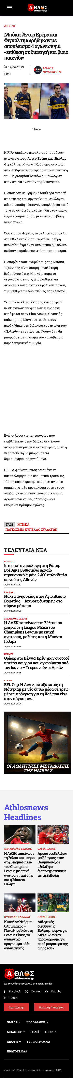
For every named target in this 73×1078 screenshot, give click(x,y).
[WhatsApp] (27, 138)
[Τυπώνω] (64, 138)
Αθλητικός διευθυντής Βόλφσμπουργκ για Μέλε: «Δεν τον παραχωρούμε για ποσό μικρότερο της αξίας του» (53, 934)
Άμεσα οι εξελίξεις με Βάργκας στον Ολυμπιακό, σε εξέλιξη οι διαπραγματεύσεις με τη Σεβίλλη (52, 864)
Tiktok (13, 998)
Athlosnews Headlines (26, 812)
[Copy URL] (55, 138)
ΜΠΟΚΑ (23, 524)
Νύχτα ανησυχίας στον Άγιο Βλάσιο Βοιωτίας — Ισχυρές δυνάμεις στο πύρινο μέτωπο (34, 601)
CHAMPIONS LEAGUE (15, 618)
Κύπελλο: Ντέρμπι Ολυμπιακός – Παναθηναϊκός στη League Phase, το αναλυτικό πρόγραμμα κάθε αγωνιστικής (18, 934)
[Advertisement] (36, 389)
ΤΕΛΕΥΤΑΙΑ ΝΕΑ (25, 550)
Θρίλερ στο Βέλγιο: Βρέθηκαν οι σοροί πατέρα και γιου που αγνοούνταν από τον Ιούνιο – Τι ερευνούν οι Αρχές (36, 662)
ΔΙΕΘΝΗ (10, 26)
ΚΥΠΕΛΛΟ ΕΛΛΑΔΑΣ (17, 917)
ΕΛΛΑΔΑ (9, 592)
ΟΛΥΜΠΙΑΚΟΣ (46, 848)
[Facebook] (8, 138)
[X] (18, 138)
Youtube (56, 991)
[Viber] (36, 138)
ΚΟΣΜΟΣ (8, 561)
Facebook (15, 991)
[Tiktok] (4, 998)
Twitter (36, 991)
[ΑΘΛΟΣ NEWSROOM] (38, 70)
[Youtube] (46, 992)
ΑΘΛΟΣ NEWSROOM (52, 70)
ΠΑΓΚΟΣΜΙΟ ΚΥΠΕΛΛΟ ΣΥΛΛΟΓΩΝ (31, 529)
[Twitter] (27, 992)
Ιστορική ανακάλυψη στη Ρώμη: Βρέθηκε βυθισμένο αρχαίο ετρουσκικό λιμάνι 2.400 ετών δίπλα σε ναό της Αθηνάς (35, 572)
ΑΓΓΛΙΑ (8, 680)
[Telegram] (46, 138)
